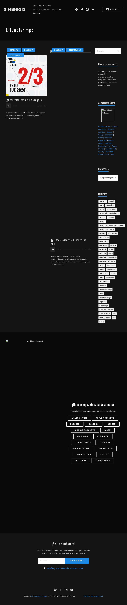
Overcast (108, 138)
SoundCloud (110, 149)
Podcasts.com (104, 146)
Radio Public (106, 448)
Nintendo (110, 277)
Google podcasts (105, 135)
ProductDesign (106, 290)
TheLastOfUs (105, 314)
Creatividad (111, 209)
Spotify (101, 151)
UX (115, 314)
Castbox (101, 132)
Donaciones (57, 9)
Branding (110, 205)
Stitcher (109, 151)
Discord (114, 9)
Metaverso (112, 269)
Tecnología (104, 306)
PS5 (101, 293)
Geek (112, 249)
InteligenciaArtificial (107, 261)
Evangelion (104, 241)
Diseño (103, 221)
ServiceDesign (105, 298)
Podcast (28, 50)
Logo (102, 265)
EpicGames (104, 237)
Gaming (103, 249)
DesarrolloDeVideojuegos (109, 213)
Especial (14, 50)
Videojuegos (105, 318)
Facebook (104, 245)
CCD (102, 209)
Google (103, 253)
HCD (111, 253)
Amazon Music (104, 126)
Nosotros (47, 5)
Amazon (103, 201)
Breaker (111, 129)
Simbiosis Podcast (39, 596)
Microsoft (104, 273)
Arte (102, 205)
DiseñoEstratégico (107, 229)
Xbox (102, 322)
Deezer (110, 132)
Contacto (36, 13)
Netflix (113, 273)
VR (114, 318)
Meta (102, 269)
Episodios (37, 5)
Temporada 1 (16, 55)
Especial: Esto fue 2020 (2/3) (26, 100)
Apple (112, 201)
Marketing (111, 265)
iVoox (100, 138)
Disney (102, 233)
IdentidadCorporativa (108, 257)
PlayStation (104, 281)
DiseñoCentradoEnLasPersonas (112, 225)
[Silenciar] (45, 105)
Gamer (113, 245)
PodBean (108, 143)
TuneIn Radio (103, 154)
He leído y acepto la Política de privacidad (65, 568)
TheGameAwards (106, 310)
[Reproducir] (8, 105)
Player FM (102, 140)
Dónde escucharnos (41, 9)
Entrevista (113, 233)
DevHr (102, 217)
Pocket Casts (84, 442)
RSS (112, 154)
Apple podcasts (105, 418)
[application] (26, 105)
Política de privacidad (93, 596)
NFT (101, 277)
